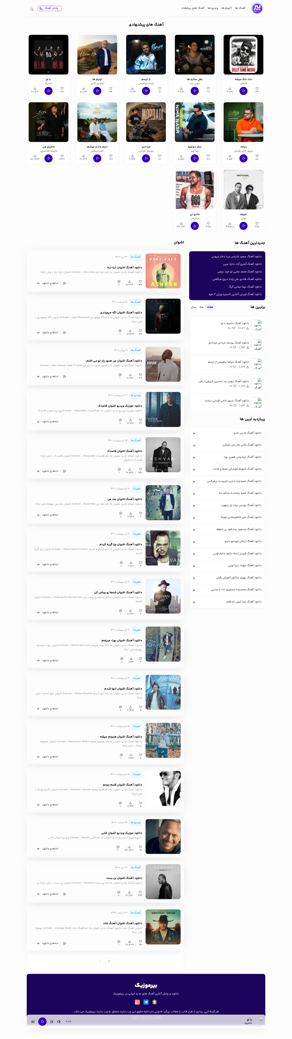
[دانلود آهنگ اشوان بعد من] (163, 503)
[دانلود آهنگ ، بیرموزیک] (257, 8)
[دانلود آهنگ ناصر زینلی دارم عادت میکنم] (97, 122)
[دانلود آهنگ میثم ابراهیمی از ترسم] (146, 55)
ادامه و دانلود (50, 283)
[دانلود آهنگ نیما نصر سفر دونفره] (195, 122)
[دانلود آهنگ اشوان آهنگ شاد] (163, 927)
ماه (202, 307)
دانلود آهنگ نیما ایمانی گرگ (245, 287)
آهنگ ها (240, 8)
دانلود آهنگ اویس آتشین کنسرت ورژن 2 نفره (235, 294)
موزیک (136, 489)
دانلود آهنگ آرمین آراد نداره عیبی (242, 264)
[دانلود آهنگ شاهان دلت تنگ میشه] (243, 55)
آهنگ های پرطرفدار (192, 8)
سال (193, 307)
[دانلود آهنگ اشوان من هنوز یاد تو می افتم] (163, 364)
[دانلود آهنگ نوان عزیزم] (243, 189)
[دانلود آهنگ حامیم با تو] (48, 55)
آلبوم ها (226, 8)
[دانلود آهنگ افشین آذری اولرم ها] (97, 55)
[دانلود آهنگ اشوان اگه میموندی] (163, 316)
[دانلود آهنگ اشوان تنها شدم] (163, 692)
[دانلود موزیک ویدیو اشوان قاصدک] (163, 409)
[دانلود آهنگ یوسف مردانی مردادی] (146, 122)
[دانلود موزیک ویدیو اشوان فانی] (163, 836)
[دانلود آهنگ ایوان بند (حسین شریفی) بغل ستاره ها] (195, 55)
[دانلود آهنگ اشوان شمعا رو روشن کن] (163, 596)
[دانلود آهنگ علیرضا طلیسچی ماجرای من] (48, 122)
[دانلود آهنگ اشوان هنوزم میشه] (163, 740)
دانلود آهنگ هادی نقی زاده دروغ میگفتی (237, 279)
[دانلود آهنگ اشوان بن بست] (163, 882)
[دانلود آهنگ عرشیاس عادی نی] (195, 189)
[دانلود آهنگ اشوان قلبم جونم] (163, 788)
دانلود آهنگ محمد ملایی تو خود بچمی (239, 272)
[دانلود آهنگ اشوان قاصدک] (163, 455)
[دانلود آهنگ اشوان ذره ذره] (163, 271)
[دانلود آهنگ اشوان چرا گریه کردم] (163, 548)
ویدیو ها (213, 8)
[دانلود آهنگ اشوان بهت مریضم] (163, 644)
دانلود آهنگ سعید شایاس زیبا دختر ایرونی (236, 256)
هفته (210, 307)
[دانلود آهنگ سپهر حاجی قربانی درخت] (243, 122)
